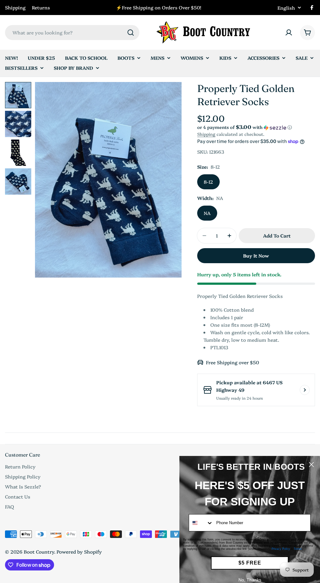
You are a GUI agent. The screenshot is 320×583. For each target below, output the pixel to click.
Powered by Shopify (79, 551)
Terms (298, 548)
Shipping (15, 7)
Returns (41, 7)
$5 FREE (249, 562)
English (286, 7)
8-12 (208, 181)
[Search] (130, 32)
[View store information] (305, 390)
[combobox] (72, 32)
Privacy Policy (281, 548)
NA (207, 213)
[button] (256, 127)
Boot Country (39, 551)
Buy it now (256, 255)
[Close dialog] (311, 464)
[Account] (288, 32)
